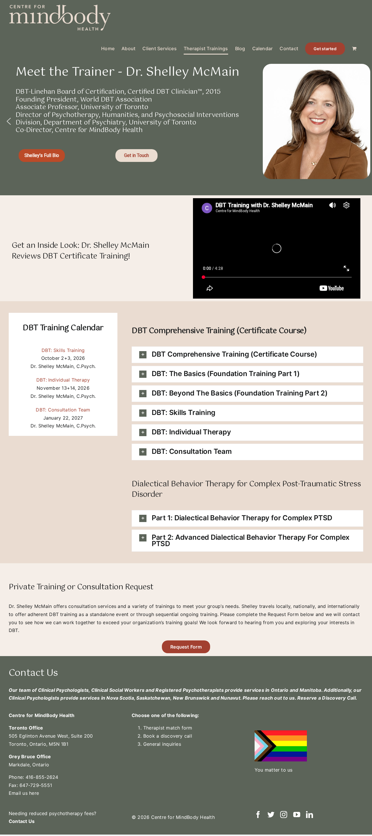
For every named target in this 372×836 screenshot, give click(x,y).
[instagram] (283, 814)
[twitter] (270, 814)
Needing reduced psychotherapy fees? (53, 813)
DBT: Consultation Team (63, 410)
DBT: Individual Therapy (63, 380)
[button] (8, 121)
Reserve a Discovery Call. (327, 698)
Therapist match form (167, 728)
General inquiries (162, 744)
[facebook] (258, 814)
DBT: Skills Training (63, 350)
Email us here (24, 793)
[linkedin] (309, 814)
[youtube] (296, 814)
